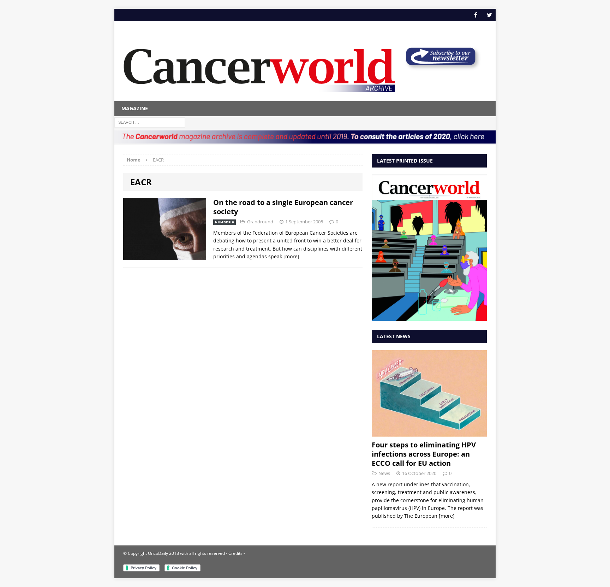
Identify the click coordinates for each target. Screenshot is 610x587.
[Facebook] (476, 15)
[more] (291, 256)
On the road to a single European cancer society (283, 207)
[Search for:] (149, 121)
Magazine (134, 108)
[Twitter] (489, 15)
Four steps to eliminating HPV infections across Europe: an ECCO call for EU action (424, 454)
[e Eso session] (440, 67)
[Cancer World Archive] (259, 66)
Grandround (260, 221)
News (384, 473)
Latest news (394, 336)
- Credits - (235, 553)
